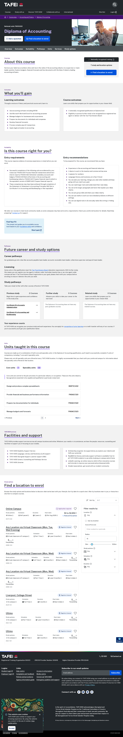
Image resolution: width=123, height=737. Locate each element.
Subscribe (115, 673)
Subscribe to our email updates (75, 668)
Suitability (30, 49)
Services (58, 49)
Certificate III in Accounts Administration (16, 306)
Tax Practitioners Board (40, 270)
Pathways (41, 49)
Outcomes (19, 49)
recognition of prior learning (73, 326)
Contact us (16, 213)
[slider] (92, 544)
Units (50, 49)
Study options (70, 49)
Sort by (92, 500)
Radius (87, 534)
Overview (8, 49)
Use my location (93, 521)
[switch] (75, 508)
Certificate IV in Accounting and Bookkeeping (18, 313)
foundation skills (25, 226)
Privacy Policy (90, 685)
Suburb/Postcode (90, 525)
